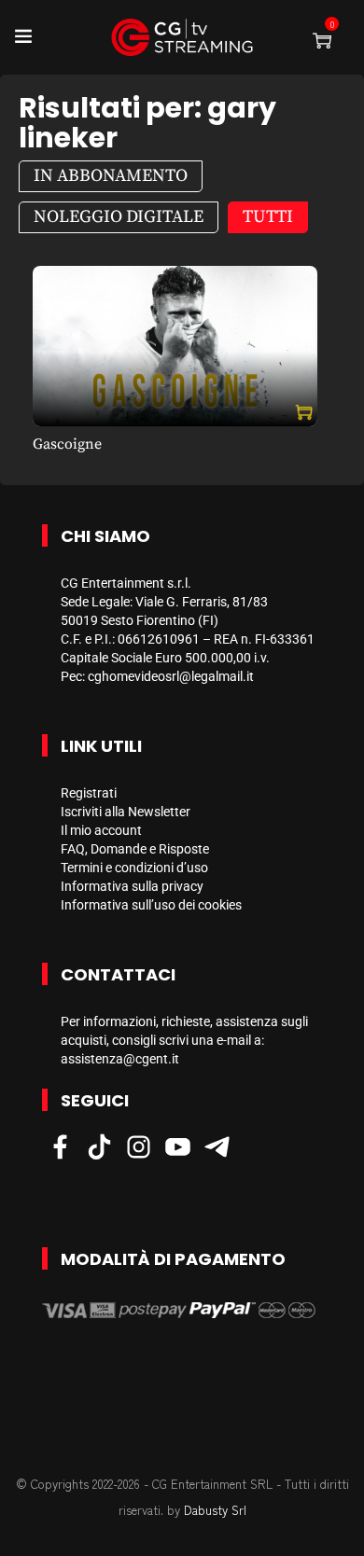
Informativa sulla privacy (132, 886)
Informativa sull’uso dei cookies (151, 904)
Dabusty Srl (215, 1510)
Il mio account (101, 830)
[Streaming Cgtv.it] (182, 37)
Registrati (89, 792)
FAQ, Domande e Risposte (135, 848)
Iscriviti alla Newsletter (125, 811)
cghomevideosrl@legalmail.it (171, 676)
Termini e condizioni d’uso (134, 867)
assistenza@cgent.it (120, 1058)
